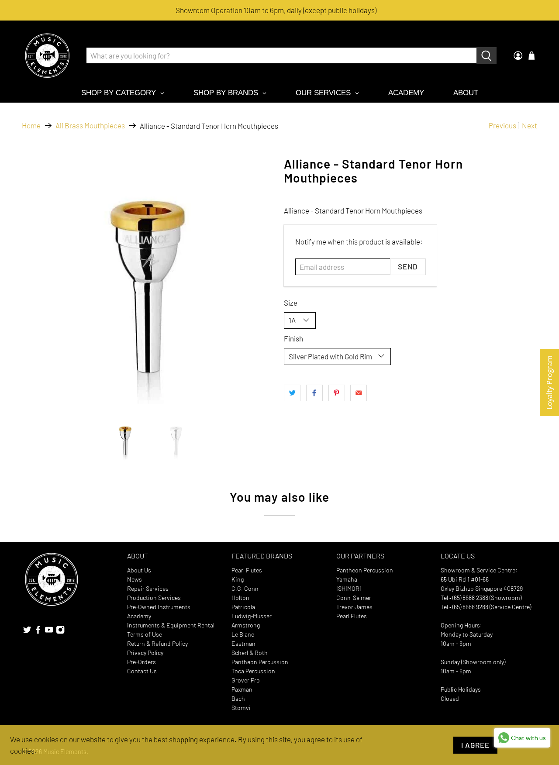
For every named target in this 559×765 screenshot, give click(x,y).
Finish (293, 338)
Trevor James (354, 606)
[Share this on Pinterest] (336, 393)
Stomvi (241, 707)
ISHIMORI (348, 588)
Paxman (241, 689)
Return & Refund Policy (157, 643)
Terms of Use (144, 634)
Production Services (154, 597)
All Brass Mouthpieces (90, 125)
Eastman (243, 643)
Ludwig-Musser (251, 616)
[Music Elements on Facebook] (38, 632)
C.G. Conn (245, 588)
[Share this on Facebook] (314, 393)
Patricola (243, 606)
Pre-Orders (141, 661)
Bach (238, 698)
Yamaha (346, 579)
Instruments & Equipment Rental (170, 625)
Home (31, 125)
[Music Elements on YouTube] (49, 632)
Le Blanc (242, 634)
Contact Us (142, 671)
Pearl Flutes (246, 570)
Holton (240, 597)
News (134, 579)
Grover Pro (245, 680)
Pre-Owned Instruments (158, 606)
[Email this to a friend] (358, 393)
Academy (139, 616)
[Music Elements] (47, 55)
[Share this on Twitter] (292, 393)
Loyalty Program (549, 382)
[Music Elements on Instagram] (60, 632)
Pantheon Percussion (259, 661)
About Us (139, 570)
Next (529, 125)
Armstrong (245, 625)
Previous (502, 125)
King (237, 579)
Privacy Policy (145, 652)
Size (290, 302)
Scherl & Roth (249, 652)
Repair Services (148, 588)
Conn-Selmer (353, 597)
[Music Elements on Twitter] (27, 632)
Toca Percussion (253, 671)
